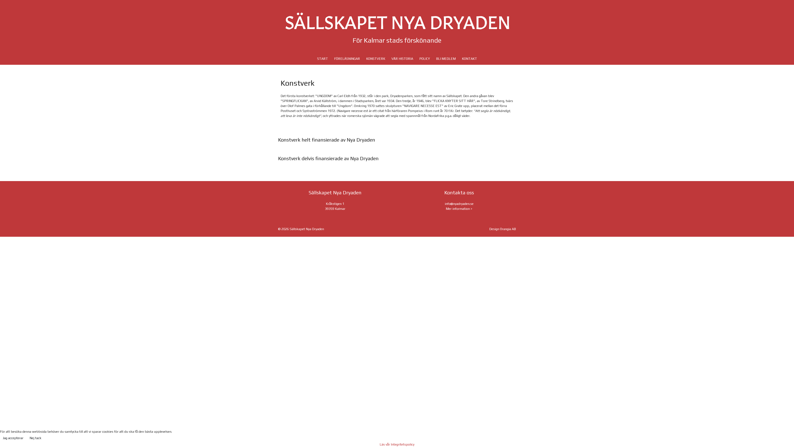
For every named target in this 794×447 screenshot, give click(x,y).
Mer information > (459, 209)
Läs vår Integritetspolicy (397, 444)
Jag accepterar (13, 438)
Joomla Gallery (380, 150)
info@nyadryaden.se (459, 204)
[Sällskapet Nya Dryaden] (397, 21)
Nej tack (35, 438)
